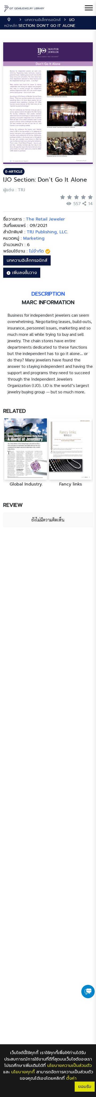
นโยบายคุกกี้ (23, 1072)
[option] (25, 452)
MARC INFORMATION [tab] (48, 302)
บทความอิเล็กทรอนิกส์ (27, 260)
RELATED (14, 411)
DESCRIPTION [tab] (48, 294)
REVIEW (13, 505)
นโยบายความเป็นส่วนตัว (69, 1065)
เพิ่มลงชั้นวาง (23, 273)
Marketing (34, 238)
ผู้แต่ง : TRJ (14, 190)
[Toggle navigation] (89, 8)
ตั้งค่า (71, 1078)
